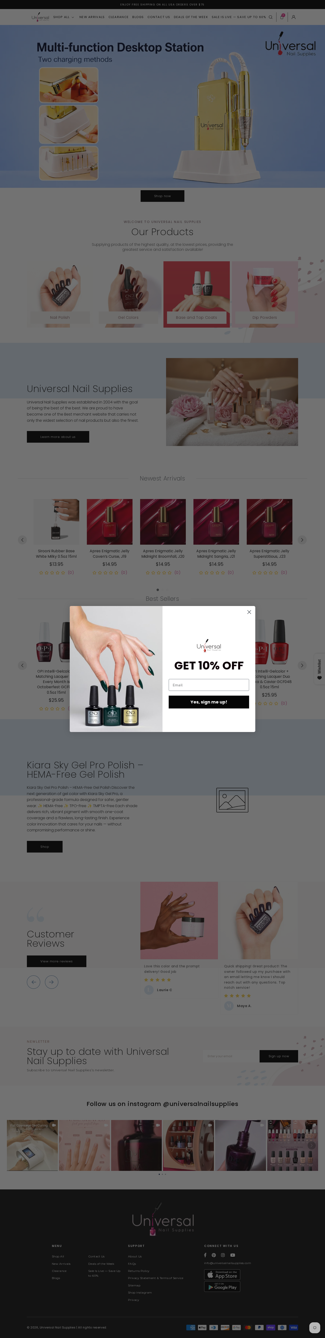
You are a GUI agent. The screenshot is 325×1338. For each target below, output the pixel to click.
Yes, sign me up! (209, 702)
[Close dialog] (249, 612)
